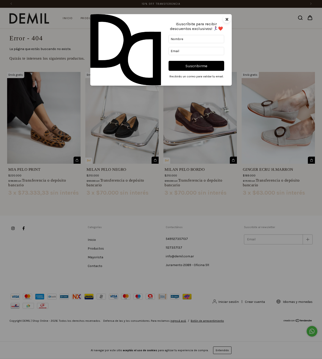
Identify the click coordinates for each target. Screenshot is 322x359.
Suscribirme (196, 66)
